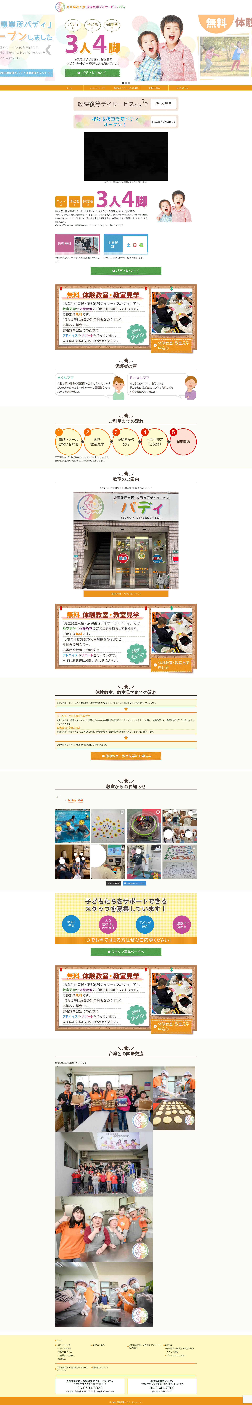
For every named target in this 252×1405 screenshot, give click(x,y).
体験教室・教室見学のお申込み (180, 1348)
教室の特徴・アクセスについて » (126, 593)
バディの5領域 (64, 1348)
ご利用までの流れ (66, 1355)
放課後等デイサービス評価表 (126, 88)
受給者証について (101, 1367)
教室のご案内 (154, 88)
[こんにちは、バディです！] (72, 826)
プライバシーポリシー (176, 1355)
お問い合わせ (182, 88)
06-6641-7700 (162, 1388)
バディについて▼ (97, 88)
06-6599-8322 (89, 1388)
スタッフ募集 (172, 1352)
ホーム (69, 88)
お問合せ (169, 1345)
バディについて (63, 1345)
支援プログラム (65, 1352)
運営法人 (62, 1359)
